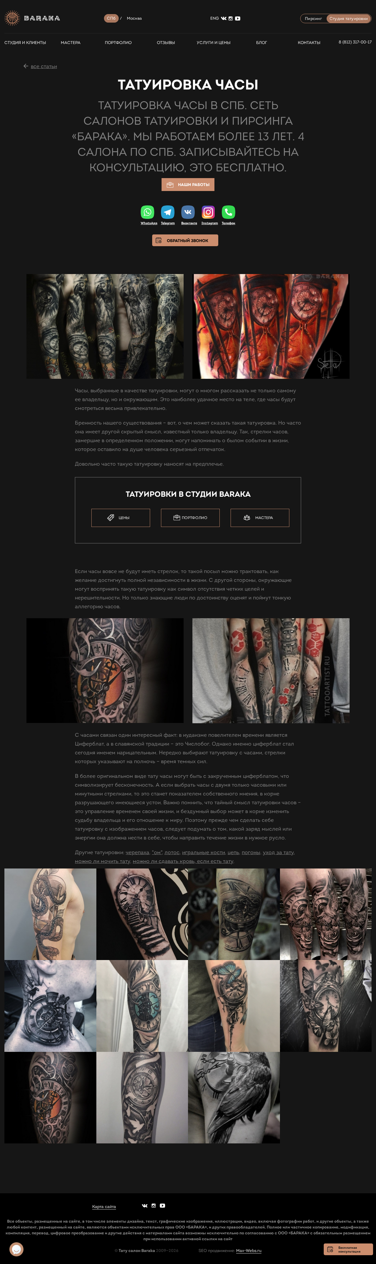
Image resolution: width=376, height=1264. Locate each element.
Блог (261, 42)
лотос (171, 852)
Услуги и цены (214, 42)
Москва (134, 18)
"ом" (157, 852)
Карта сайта (104, 1206)
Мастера (70, 42)
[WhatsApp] (147, 212)
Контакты (309, 42)
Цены (124, 518)
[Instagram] (208, 212)
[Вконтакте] (188, 212)
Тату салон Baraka (137, 1250)
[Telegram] (167, 212)
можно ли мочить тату (102, 861)
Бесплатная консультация (349, 1249)
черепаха (137, 852)
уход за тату (278, 852)
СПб (111, 18)
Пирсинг (313, 18)
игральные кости (203, 852)
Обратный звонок (187, 240)
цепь (233, 852)
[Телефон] (228, 212)
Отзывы (166, 42)
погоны (251, 852)
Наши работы (193, 184)
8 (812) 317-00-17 (355, 42)
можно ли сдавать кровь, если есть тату (183, 861)
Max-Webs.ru (248, 1250)
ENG (214, 18)
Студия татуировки (349, 18)
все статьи (44, 66)
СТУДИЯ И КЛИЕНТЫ (22, 42)
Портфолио (118, 42)
